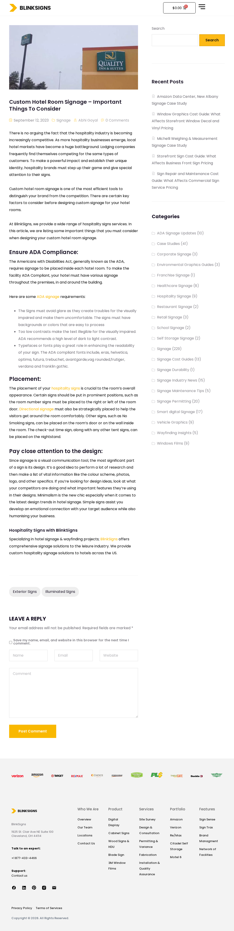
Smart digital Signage (176, 411)
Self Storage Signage (175, 338)
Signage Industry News (177, 380)
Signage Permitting (174, 401)
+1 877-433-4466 (24, 858)
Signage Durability (173, 369)
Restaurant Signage (174, 306)
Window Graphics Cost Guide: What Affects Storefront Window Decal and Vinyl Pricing (186, 121)
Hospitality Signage (174, 296)
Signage (63, 120)
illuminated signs (60, 591)
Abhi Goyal (88, 120)
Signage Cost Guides (175, 359)
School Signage (170, 327)
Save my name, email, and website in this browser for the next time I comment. (71, 642)
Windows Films (170, 443)
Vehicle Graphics (172, 422)
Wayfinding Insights (174, 432)
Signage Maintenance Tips (180, 390)
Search (158, 28)
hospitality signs (65, 388)
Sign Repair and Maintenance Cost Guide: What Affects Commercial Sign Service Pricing (185, 180)
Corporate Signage (174, 254)
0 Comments (117, 120)
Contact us (19, 875)
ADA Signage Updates (176, 233)
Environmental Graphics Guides (185, 264)
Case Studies (168, 243)
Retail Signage (169, 317)
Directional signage (37, 409)
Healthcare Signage (174, 285)
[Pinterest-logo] (37, 888)
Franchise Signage (173, 275)
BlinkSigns (109, 539)
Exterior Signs (25, 591)
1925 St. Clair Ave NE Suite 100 (32, 832)
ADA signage (48, 296)
